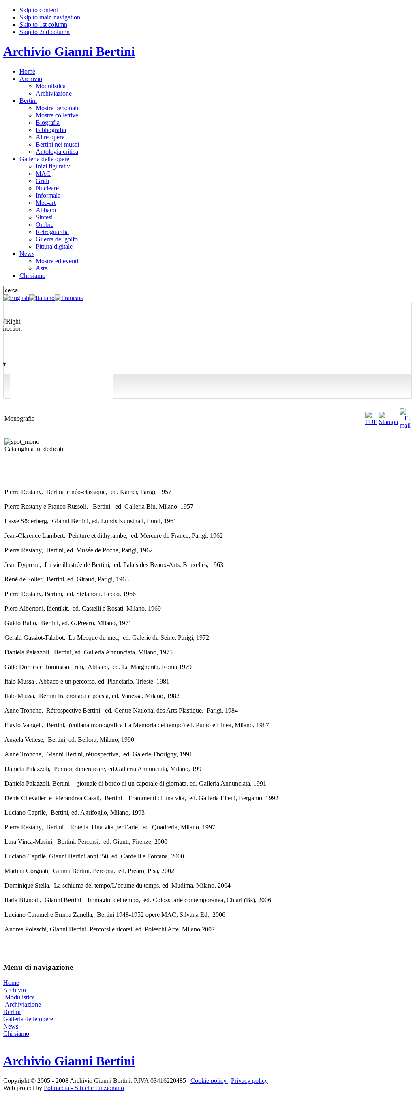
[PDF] (371, 421)
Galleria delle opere (28, 1019)
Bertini (12, 1011)
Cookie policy (209, 1080)
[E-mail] (405, 425)
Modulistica (20, 997)
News (10, 1026)
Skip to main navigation (49, 17)
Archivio (14, 989)
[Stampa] (388, 421)
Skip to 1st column (43, 24)
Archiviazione (23, 1004)
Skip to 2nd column (44, 31)
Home (11, 982)
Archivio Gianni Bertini (69, 51)
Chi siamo (16, 1033)
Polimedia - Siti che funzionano (84, 1087)
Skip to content (38, 9)
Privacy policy (249, 1080)
